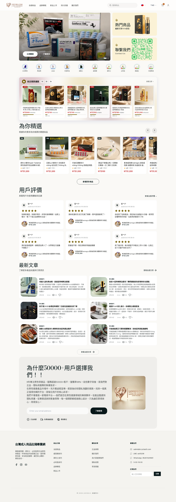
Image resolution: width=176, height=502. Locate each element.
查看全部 (150, 82)
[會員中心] (168, 5)
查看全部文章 (150, 270)
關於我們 (95, 453)
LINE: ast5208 (138, 453)
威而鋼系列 (58, 453)
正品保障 (95, 449)
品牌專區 (57, 466)
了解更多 (46, 54)
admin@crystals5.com (142, 449)
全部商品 (57, 449)
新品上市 (57, 471)
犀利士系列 (58, 458)
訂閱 (157, 474)
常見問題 (95, 466)
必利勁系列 (58, 462)
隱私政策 (95, 462)
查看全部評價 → (151, 196)
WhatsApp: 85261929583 (143, 458)
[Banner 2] (107, 58)
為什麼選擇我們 (98, 458)
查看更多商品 (88, 181)
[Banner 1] (104, 58)
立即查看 (30, 54)
